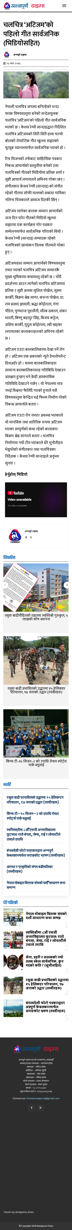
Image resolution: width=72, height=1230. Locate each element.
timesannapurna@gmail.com (43, 1098)
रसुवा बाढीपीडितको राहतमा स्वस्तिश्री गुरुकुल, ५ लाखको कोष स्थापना (36, 617)
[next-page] (67, 585)
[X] (31, 536)
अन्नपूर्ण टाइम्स (19, 54)
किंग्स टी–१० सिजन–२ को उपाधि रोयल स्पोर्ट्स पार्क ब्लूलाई (36, 763)
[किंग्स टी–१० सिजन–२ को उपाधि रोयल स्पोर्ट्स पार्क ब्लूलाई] (36, 733)
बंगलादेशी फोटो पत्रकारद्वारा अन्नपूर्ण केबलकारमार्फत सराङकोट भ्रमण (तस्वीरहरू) (36, 853)
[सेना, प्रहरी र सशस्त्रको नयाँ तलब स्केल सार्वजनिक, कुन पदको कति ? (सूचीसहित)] (13, 962)
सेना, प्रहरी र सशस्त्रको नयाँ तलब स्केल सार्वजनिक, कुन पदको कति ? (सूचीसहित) (44, 961)
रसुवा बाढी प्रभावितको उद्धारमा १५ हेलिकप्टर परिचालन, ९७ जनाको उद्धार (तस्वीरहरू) (36, 690)
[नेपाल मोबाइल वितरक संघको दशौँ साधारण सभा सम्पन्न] (13, 917)
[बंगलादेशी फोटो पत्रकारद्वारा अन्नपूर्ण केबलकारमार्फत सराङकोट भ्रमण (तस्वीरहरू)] (13, 1008)
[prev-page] (5, 585)
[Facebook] (26, 536)
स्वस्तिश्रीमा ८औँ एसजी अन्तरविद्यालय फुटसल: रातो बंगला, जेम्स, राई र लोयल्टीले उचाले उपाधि (33, 834)
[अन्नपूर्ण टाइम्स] (7, 54)
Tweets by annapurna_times (18, 1212)
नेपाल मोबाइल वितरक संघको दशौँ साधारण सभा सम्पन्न (46, 916)
